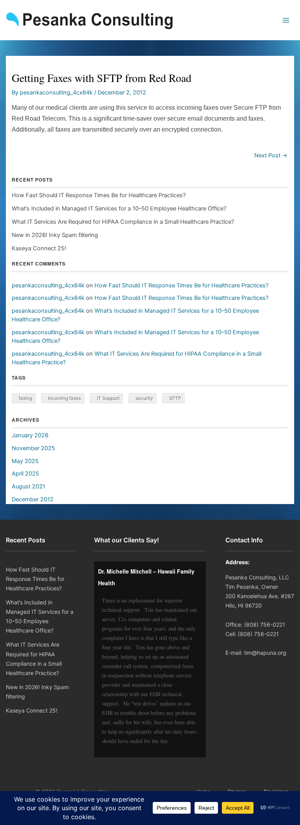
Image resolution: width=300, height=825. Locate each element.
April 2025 (25, 473)
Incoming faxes (64, 398)
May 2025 (25, 461)
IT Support (108, 398)
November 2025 (33, 448)
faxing (25, 398)
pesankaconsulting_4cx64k (48, 285)
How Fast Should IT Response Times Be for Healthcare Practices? (99, 195)
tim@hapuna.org (265, 652)
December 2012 (33, 499)
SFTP (175, 398)
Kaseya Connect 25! (39, 248)
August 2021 (28, 486)
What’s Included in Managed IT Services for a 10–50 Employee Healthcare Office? (119, 208)
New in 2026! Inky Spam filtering (55, 235)
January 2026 (30, 435)
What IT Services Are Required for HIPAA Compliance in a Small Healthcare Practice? (123, 221)
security (144, 398)
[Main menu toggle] (286, 20)
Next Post (271, 156)
